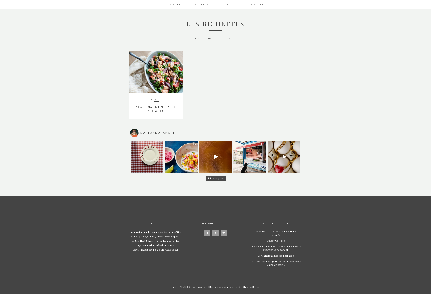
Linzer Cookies (276, 240)
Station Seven (250, 287)
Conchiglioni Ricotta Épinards (276, 255)
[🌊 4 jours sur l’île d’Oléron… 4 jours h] (249, 157)
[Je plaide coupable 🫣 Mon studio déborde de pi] (147, 157)
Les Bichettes (215, 24)
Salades (156, 99)
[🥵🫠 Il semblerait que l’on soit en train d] (181, 157)
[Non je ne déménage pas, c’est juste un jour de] (284, 157)
